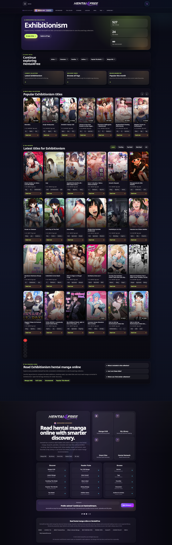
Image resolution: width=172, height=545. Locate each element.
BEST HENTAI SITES (87, 530)
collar (54, 328)
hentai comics (138, 189)
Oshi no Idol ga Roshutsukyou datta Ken (116, 322)
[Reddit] (88, 514)
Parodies (74, 59)
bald (61, 189)
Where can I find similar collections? (119, 377)
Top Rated (129, 147)
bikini (26, 131)
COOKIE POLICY (117, 530)
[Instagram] (90, 514)
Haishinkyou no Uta (115, 229)
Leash (125, 328)
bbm (69, 328)
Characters (64, 59)
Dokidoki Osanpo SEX (67, 124)
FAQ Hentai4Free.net (45, 533)
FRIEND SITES (99, 530)
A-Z (146, 147)
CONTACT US (47, 530)
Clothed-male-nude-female (38, 189)
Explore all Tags (45, 36)
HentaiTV (107, 530)
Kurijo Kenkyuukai (48, 124)
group (132, 189)
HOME (40, 530)
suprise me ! (110, 10)
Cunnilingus (40, 282)
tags (101, 10)
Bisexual (81, 282)
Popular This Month (97, 59)
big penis (147, 131)
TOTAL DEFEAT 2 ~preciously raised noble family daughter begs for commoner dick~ (54, 322)
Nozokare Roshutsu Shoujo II (33, 276)
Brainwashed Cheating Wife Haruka (123, 125)
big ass (90, 282)
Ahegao (45, 131)
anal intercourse (91, 131)
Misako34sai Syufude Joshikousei (94, 230)
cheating (69, 131)
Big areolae (102, 189)
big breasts (50, 131)
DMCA (126, 530)
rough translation (123, 236)
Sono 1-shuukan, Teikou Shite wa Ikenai (95, 183)
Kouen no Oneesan (30, 229)
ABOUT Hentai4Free (59, 530)
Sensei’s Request (114, 183)
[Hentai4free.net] (86, 4)
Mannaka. (28, 124)
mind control (96, 328)
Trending (121, 147)
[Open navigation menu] (25, 4)
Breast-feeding (144, 236)
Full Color (69, 10)
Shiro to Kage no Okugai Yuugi (74, 276)
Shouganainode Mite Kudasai (136, 183)
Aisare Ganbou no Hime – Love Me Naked (32, 183)
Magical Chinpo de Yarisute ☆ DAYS (33, 322)
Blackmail (32, 131)
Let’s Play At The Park (52, 229)
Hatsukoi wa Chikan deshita (138, 229)
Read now (32, 135)
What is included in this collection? (118, 365)
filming (145, 282)
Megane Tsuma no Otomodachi (139, 125)
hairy (111, 236)
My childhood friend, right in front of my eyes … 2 (75, 322)
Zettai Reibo (70, 229)
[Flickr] (86, 514)
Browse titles (31, 36)
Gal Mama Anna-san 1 (94, 276)
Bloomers (102, 236)
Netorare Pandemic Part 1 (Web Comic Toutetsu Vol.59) (138, 276)
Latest (113, 147)
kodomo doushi (60, 236)
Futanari (78, 10)
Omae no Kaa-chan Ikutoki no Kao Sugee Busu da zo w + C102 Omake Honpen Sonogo (86, 125)
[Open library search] (147, 4)
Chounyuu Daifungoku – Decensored (104, 125)
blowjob (37, 131)
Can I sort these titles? (115, 371)
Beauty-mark (109, 131)
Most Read (139, 147)
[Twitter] (82, 514)
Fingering (123, 282)
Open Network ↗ (127, 505)
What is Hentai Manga (73, 530)
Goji (47, 183)
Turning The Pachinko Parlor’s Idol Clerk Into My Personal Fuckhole (117, 276)
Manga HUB (111, 59)
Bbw (103, 131)
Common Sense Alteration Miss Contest (96, 322)
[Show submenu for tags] (104, 10)
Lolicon (87, 10)
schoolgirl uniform (102, 328)
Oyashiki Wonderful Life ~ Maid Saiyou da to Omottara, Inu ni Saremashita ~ (74, 183)
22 (25, 353)
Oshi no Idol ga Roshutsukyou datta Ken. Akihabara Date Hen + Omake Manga (137, 322)
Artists (53, 59)
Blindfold (138, 236)
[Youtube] (84, 514)
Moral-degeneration (116, 236)
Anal (95, 10)
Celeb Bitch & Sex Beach (53, 276)
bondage (124, 189)
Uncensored (58, 10)
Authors (84, 59)
